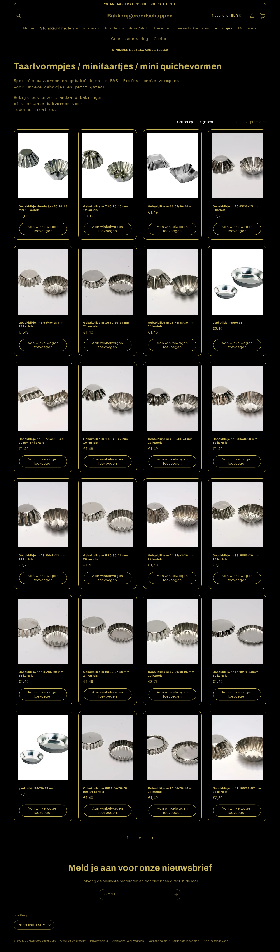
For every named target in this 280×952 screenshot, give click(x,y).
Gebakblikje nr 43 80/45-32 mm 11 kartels (42, 557)
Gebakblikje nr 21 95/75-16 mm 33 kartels (171, 790)
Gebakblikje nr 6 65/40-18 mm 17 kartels (41, 324)
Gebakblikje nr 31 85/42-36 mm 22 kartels (171, 557)
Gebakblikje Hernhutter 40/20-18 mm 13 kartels (43, 208)
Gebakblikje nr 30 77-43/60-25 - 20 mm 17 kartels (42, 441)
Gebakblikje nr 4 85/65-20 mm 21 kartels (41, 673)
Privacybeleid (99, 941)
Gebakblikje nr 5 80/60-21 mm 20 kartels (105, 557)
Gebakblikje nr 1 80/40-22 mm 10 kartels (105, 441)
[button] (19, 16)
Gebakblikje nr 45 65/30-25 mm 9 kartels (236, 208)
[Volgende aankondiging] (265, 4)
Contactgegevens (216, 941)
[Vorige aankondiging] (15, 4)
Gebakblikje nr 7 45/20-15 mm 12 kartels (105, 208)
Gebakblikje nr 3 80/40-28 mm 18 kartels (235, 441)
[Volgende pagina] (152, 838)
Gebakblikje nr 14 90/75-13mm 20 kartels (236, 673)
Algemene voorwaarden (128, 941)
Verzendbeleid (158, 941)
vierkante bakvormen (45, 103)
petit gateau (90, 87)
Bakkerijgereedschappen (42, 941)
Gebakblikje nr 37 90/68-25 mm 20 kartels (171, 673)
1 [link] (127, 838)
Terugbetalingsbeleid (186, 941)
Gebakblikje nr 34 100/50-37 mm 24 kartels (237, 790)
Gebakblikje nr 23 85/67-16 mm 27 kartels (106, 673)
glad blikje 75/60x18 (227, 322)
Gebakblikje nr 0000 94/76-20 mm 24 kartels (105, 790)
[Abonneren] (176, 894)
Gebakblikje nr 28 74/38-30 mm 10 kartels (171, 324)
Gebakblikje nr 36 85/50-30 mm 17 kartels (236, 557)
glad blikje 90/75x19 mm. (37, 788)
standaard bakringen (78, 97)
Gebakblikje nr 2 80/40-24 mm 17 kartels (170, 441)
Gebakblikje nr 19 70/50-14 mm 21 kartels (106, 324)
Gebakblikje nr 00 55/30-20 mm (171, 206)
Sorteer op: (185, 122)
